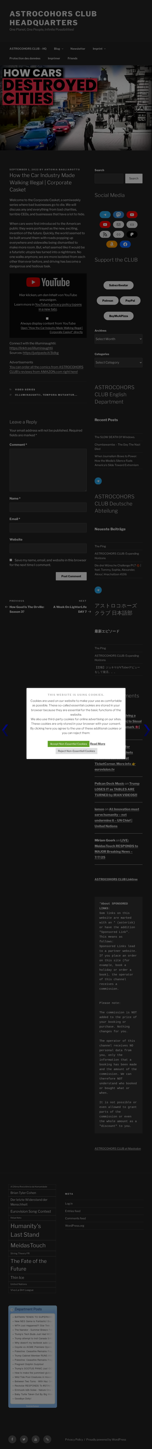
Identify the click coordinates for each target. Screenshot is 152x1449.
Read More (97, 744)
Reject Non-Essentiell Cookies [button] (76, 750)
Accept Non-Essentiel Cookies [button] (68, 743)
